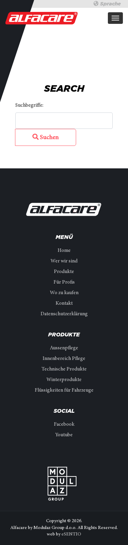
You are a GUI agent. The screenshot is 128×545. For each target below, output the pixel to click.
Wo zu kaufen (64, 293)
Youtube (64, 435)
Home (64, 250)
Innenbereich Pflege (64, 358)
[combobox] (64, 120)
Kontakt (64, 303)
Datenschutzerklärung (64, 314)
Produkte (64, 271)
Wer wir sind (64, 261)
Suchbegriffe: (29, 105)
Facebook (64, 424)
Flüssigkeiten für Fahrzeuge (64, 390)
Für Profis (64, 282)
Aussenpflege (64, 348)
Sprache (110, 4)
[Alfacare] (42, 17)
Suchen (49, 138)
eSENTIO (71, 534)
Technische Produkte (64, 369)
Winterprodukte (64, 379)
